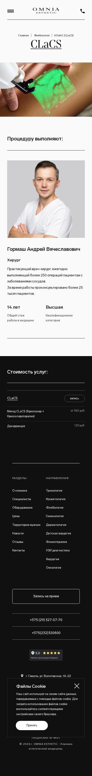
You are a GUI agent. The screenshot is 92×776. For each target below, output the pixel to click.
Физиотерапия (56, 542)
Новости (18, 533)
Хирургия (52, 559)
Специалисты (21, 499)
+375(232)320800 (46, 633)
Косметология (55, 499)
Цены (16, 516)
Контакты (18, 550)
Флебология (42, 35)
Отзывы (17, 542)
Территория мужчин (26, 525)
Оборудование (22, 507)
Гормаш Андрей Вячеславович (43, 249)
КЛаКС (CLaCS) (64, 35)
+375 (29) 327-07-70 (46, 620)
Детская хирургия (58, 533)
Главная (23, 35)
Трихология (54, 490)
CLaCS (12, 398)
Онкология (53, 567)
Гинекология (55, 516)
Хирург (14, 260)
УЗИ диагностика (58, 550)
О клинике (19, 490)
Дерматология (56, 525)
